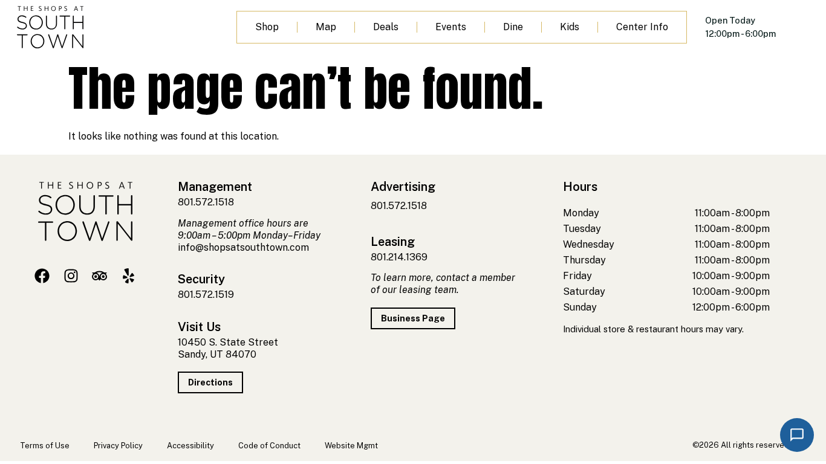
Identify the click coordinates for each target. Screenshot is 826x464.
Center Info (642, 27)
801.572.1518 (206, 202)
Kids (569, 27)
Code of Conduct (269, 445)
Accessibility (190, 445)
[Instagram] (71, 275)
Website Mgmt (351, 445)
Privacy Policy (118, 445)
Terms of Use (45, 445)
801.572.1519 (206, 294)
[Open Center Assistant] (797, 435)
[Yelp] (128, 275)
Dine (513, 27)
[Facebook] (42, 275)
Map (326, 27)
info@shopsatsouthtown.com (243, 247)
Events (450, 27)
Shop (267, 27)
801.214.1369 (399, 257)
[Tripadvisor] (99, 275)
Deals (385, 27)
